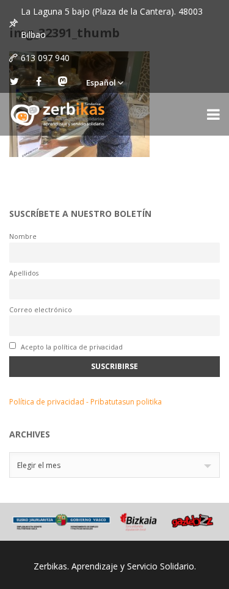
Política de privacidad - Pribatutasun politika (85, 402)
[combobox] (114, 465)
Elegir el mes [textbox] (38, 465)
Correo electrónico (40, 309)
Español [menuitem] (101, 82)
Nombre (23, 236)
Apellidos (23, 272)
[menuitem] (104, 81)
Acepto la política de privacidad (71, 346)
